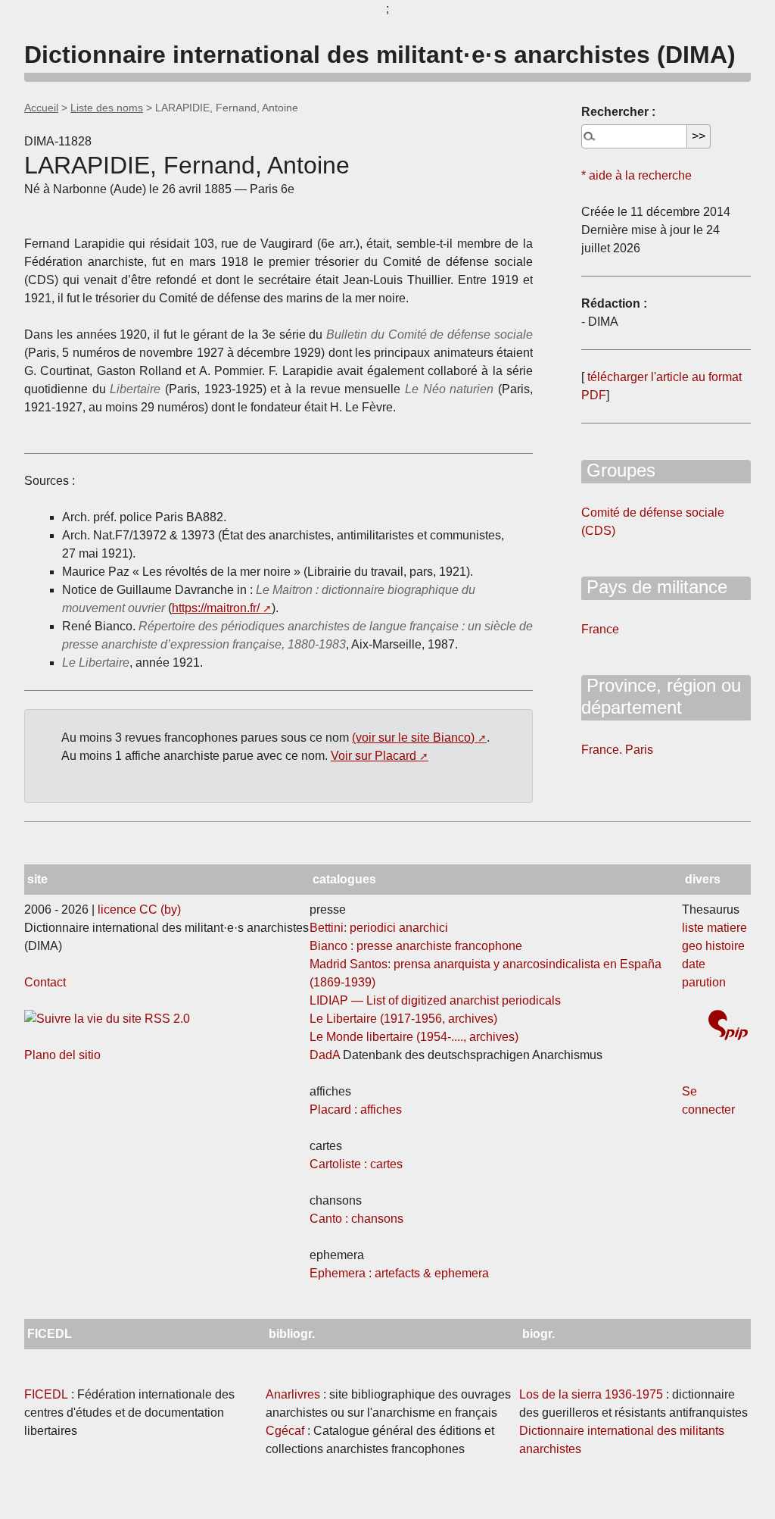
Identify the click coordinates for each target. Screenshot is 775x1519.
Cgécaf (285, 1430)
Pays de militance (654, 587)
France (600, 629)
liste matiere (714, 927)
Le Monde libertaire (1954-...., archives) (414, 1036)
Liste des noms (106, 108)
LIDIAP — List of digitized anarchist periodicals (435, 1000)
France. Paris (617, 749)
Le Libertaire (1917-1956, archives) (403, 1018)
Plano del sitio (62, 1055)
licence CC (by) (139, 909)
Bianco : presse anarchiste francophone (416, 945)
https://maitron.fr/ (216, 608)
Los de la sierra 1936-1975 (591, 1394)
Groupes (618, 470)
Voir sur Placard (373, 755)
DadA (325, 1055)
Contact (45, 982)
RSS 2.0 (166, 1018)
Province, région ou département (661, 696)
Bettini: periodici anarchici (379, 927)
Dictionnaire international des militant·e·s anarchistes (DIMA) (380, 54)
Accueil (41, 108)
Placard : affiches (356, 1109)
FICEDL (46, 1394)
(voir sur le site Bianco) (413, 737)
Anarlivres (293, 1394)
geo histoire (713, 945)
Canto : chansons (356, 1218)
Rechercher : (618, 111)
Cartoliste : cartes (356, 1164)
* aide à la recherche (636, 175)
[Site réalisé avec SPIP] (728, 1027)
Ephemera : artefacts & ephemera (399, 1273)
